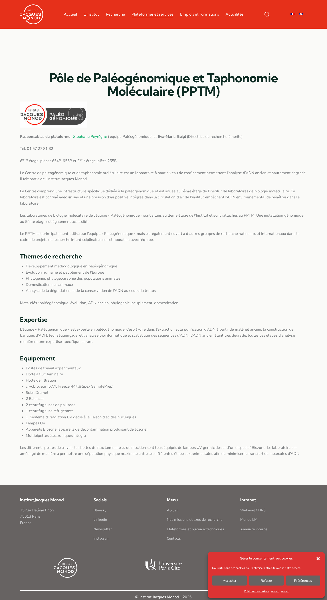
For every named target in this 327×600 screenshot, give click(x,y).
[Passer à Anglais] (301, 14)
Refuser (266, 580)
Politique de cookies (256, 591)
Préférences (303, 580)
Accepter (229, 580)
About (275, 591)
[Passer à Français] (292, 14)
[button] (318, 558)
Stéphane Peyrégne (90, 136)
